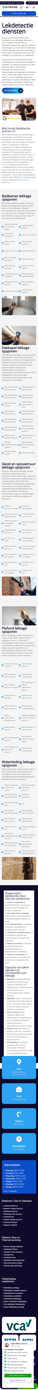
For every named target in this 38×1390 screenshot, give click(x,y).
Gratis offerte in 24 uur (17, 1375)
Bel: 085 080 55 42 (19, 1381)
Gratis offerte (17, 13)
